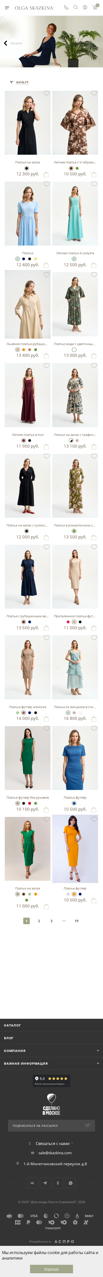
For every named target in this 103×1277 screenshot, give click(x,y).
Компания (15, 1050)
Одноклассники (57, 1183)
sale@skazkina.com (55, 1152)
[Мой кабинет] (85, 7)
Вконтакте (32, 1183)
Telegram (45, 1183)
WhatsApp (70, 1183)
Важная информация (26, 1063)
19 (76, 920)
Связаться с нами (53, 1144)
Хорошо (51, 1269)
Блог (9, 1038)
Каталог (12, 1025)
